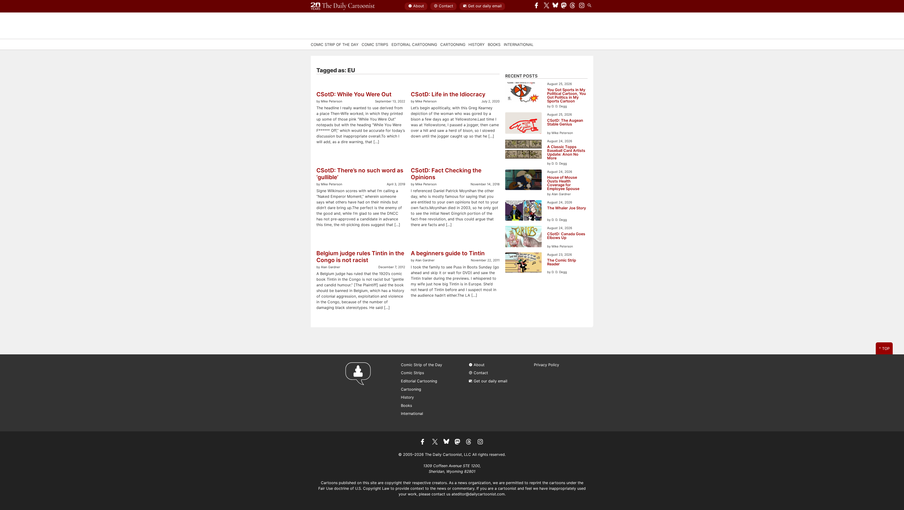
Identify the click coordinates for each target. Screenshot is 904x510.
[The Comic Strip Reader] (523, 263)
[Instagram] (582, 6)
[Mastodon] (564, 6)
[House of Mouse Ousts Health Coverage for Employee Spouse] (523, 180)
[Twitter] (546, 6)
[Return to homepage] (359, 393)
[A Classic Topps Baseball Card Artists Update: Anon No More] (523, 150)
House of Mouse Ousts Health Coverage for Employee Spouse (563, 182)
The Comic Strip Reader (561, 262)
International (518, 44)
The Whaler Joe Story (566, 208)
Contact (446, 6)
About (418, 6)
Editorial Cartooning (414, 44)
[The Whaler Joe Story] (523, 211)
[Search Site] (590, 6)
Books (494, 44)
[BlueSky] (555, 6)
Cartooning (452, 44)
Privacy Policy (546, 364)
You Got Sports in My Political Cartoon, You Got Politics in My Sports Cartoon (566, 95)
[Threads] (573, 6)
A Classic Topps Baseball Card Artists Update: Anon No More (566, 152)
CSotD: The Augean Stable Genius (565, 122)
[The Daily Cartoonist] (343, 6)
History (476, 44)
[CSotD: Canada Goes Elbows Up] (523, 237)
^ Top (884, 348)
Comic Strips (375, 44)
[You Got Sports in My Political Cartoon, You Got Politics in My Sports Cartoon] (523, 93)
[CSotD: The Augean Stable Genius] (523, 123)
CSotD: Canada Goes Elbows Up (566, 236)
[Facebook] (538, 6)
